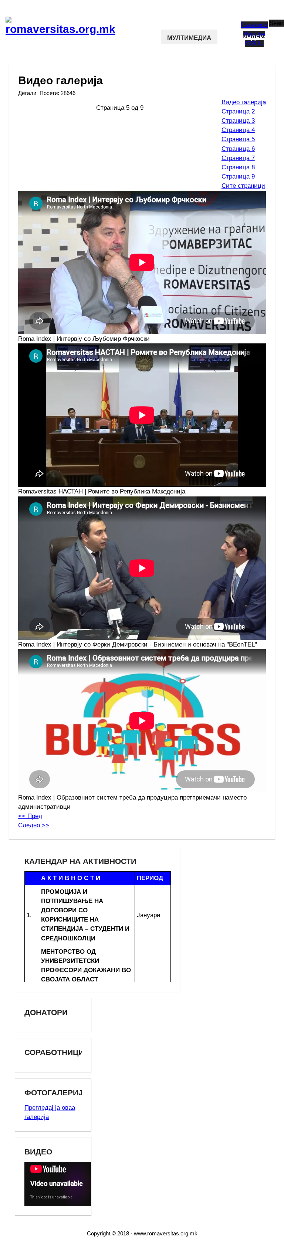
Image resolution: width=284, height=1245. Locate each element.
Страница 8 (238, 167)
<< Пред (30, 816)
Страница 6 (238, 148)
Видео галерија (244, 102)
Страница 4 (238, 129)
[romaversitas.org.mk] (39, 22)
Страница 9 (238, 176)
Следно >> (33, 825)
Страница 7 (238, 158)
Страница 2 (238, 111)
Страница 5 (238, 139)
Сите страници (243, 185)
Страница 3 (238, 120)
